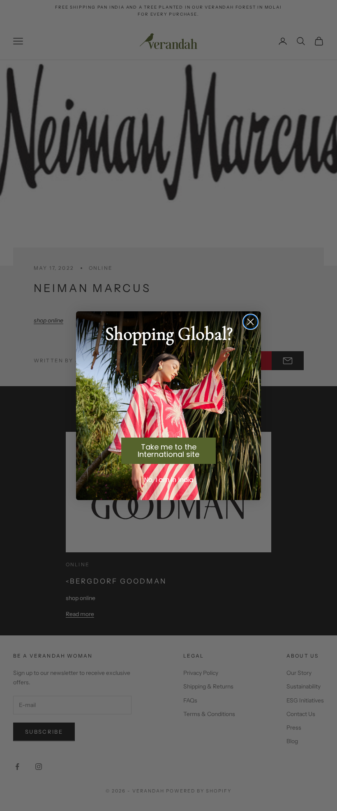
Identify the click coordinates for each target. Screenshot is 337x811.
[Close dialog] (250, 322)
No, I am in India (168, 479)
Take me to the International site (168, 450)
